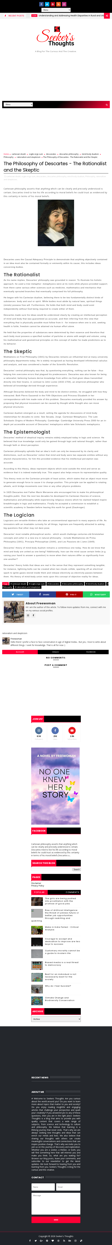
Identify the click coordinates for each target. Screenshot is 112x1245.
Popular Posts (39, 893)
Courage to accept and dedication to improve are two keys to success (62, 941)
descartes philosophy (69, 154)
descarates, (41, 176)
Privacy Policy (37, 885)
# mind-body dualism (95, 584)
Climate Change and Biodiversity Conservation (60, 999)
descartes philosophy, (57, 176)
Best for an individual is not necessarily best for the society (60, 977)
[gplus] (41, 1240)
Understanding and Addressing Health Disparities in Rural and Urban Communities (67, 15)
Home (6, 154)
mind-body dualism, (76, 176)
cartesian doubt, (14, 176)
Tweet (19, 594)
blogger (20, 652)
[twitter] (47, 4)
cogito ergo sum (36, 154)
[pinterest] (53, 4)
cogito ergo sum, (28, 176)
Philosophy (9, 157)
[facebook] (41, 4)
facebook (91, 652)
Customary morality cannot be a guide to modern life (62, 952)
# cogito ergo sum (37, 584)
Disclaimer (36, 883)
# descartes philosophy (72, 584)
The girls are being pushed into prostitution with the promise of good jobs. (60, 901)
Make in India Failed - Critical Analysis (62, 928)
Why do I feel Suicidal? (58, 986)
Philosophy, (90, 176)
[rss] (58, 4)
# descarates (53, 584)
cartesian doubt (19, 154)
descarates (51, 154)
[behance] (70, 1240)
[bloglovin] (53, 1240)
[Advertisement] (56, 76)
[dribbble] (58, 1240)
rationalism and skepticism (28, 157)
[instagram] (64, 4)
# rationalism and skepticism (27, 587)
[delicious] (81, 1240)
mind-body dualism (90, 154)
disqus (55, 652)
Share (46, 594)
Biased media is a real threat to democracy (62, 963)
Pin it (73, 594)
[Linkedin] (70, 3)
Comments (72, 892)
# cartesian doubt (18, 584)
